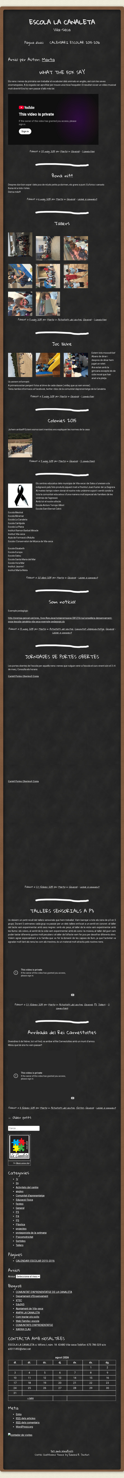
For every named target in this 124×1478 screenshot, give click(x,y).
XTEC (19, 1300)
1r (17, 1179)
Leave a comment (87, 199)
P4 (17, 1216)
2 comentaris (87, 461)
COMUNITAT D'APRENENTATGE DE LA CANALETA (44, 1292)
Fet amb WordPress (62, 1451)
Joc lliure (62, 343)
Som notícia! (62, 601)
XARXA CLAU (23, 1329)
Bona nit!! (62, 175)
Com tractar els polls (27, 1316)
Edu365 (20, 1304)
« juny (30, 1398)
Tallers (62, 223)
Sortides (21, 1241)
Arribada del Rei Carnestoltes (62, 1032)
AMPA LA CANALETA (28, 1312)
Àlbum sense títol (22, 1163)
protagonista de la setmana (31, 1232)
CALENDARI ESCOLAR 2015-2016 (75, 42)
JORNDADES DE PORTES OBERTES (62, 656)
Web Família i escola (27, 1321)
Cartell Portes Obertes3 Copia (23, 676)
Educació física (24, 1199)
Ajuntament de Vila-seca (29, 1308)
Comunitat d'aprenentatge (89, 629)
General (75, 151)
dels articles (25, 1418)
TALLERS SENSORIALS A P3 (62, 910)
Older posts (19, 1117)
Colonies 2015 (62, 420)
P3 (95, 1004)
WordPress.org (24, 1426)
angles (19, 1191)
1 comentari (88, 151)
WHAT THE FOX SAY (62, 72)
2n (17, 1183)
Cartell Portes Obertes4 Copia (23, 781)
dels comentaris (28, 1422)
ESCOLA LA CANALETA (62, 22)
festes (80, 1107)
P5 (17, 1220)
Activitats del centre (70, 319)
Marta (48, 59)
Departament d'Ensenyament (32, 1296)
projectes (21, 1228)
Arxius (11, 1276)
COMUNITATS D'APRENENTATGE (34, 1325)
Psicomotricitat (24, 1236)
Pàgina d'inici (33, 42)
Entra (18, 1414)
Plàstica (20, 1224)
